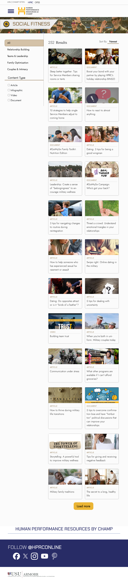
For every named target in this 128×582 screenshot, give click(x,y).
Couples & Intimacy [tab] (17, 69)
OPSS (37, 2)
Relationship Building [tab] (18, 49)
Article (14, 85)
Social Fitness (31, 24)
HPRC (30, 2)
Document (16, 100)
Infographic (17, 90)
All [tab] (8, 43)
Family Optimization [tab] (17, 62)
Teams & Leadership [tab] (17, 56)
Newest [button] (113, 41)
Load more (83, 506)
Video (14, 95)
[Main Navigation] (11, 11)
